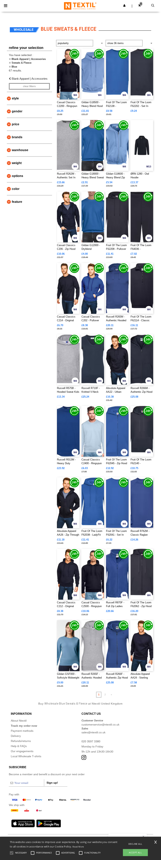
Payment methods (22, 730)
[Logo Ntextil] (80, 5)
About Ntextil (19, 720)
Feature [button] (17, 201)
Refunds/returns (21, 741)
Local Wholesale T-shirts (26, 756)
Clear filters (29, 86)
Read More (78, 846)
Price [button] (15, 124)
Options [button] (17, 176)
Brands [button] (17, 137)
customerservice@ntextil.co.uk (100, 724)
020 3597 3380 (90, 741)
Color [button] (15, 188)
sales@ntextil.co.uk (93, 732)
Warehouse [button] (20, 150)
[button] (124, 5)
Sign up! (52, 782)
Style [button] (15, 98)
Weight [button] (17, 163)
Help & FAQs (19, 746)
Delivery (16, 735)
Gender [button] (17, 111)
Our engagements (22, 751)
